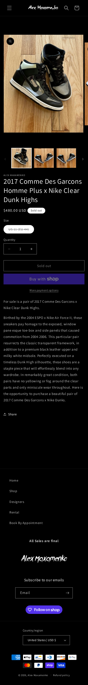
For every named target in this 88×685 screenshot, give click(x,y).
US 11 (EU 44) (21, 230)
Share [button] (12, 414)
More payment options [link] (44, 290)
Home (13, 480)
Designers (16, 502)
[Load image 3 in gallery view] (66, 158)
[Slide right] (83, 159)
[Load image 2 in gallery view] (44, 158)
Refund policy (61, 675)
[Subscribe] (67, 592)
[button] (9, 8)
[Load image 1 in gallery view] (21, 158)
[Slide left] (5, 159)
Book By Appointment (26, 523)
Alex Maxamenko (38, 675)
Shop (13, 491)
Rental (14, 512)
